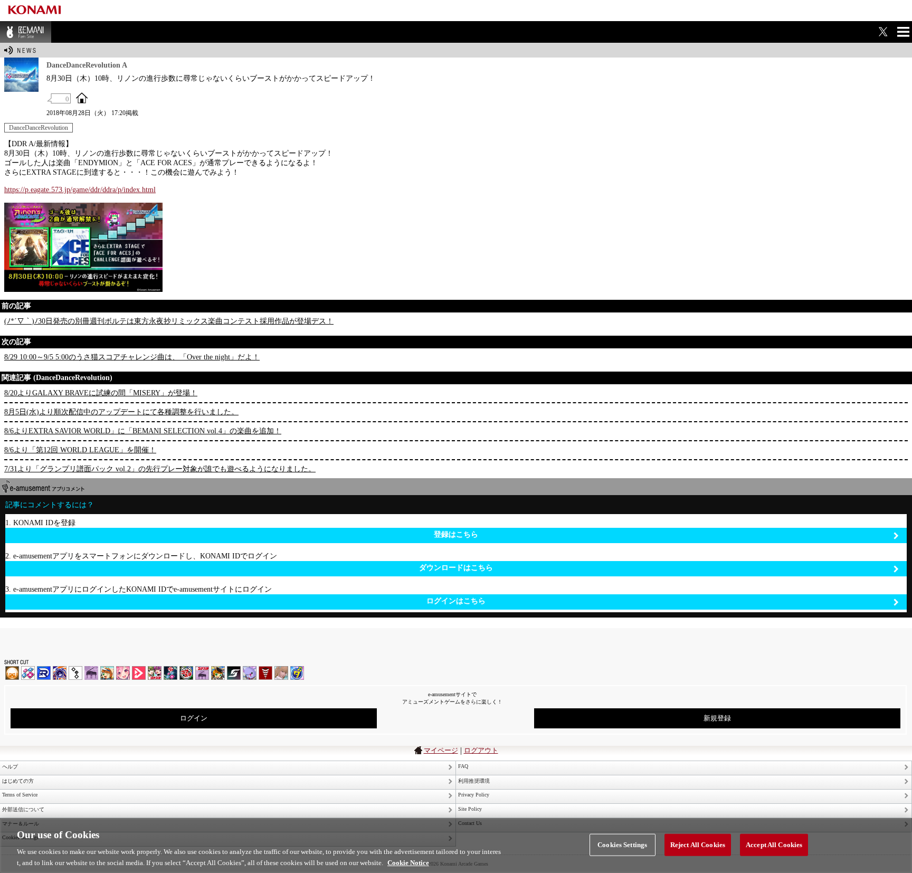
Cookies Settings (622, 845)
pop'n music (107, 673)
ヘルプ (10, 767)
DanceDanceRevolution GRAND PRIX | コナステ (170, 673)
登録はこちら (456, 534)
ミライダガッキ (297, 673)
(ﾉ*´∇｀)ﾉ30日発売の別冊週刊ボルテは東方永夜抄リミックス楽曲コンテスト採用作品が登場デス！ (169, 321)
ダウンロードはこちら (456, 568)
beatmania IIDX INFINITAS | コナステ (155, 673)
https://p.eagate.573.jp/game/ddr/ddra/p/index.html (80, 190)
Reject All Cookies (697, 845)
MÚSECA (265, 673)
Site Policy (470, 809)
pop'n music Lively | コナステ (218, 673)
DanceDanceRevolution (38, 127)
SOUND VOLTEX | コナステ (234, 673)
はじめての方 (18, 781)
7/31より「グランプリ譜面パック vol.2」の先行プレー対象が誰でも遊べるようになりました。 (160, 469)
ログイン (193, 718)
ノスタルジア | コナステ (202, 673)
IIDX (12, 673)
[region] (456, 845)
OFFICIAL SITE (82, 97)
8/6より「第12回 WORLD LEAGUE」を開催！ (80, 450)
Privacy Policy (473, 795)
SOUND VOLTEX (123, 673)
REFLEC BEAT (249, 673)
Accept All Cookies (774, 845)
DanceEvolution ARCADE (281, 673)
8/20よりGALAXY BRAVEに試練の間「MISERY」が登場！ (100, 393)
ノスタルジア (91, 673)
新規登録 (717, 718)
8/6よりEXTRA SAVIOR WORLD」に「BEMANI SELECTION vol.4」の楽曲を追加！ (142, 431)
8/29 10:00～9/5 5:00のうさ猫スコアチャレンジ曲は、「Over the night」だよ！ (132, 357)
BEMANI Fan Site (25, 32)
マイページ (441, 750)
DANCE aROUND (139, 673)
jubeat (75, 673)
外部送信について (23, 809)
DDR (28, 673)
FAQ (463, 766)
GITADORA (59, 673)
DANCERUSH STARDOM (44, 673)
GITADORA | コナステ (186, 673)
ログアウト (481, 750)
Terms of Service (19, 795)
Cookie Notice (408, 862)
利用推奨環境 (474, 781)
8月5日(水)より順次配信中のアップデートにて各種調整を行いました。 (121, 412)
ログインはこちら (456, 601)
